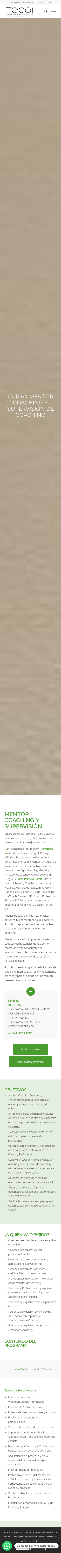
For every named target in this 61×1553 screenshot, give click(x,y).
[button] (7, 1546)
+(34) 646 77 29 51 (45, 2)
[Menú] (51, 11)
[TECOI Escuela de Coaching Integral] (25, 11)
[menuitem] (22, 2)
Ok (23, 1547)
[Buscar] (44, 11)
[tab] (20, 1370)
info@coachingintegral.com (22, 2)
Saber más (38, 1547)
